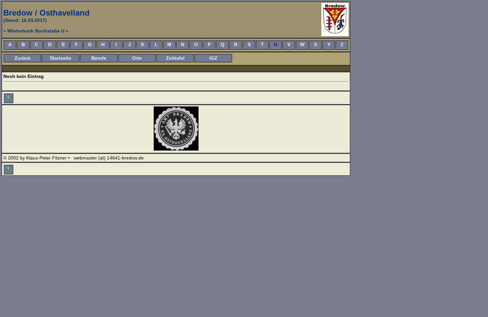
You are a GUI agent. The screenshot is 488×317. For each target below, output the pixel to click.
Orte (137, 58)
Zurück (23, 58)
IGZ (213, 58)
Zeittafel (175, 58)
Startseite (60, 58)
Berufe (98, 58)
